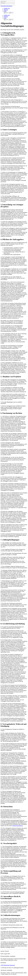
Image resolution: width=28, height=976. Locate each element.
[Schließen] (11, 12)
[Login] (6, 12)
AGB (2, 965)
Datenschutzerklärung (17, 825)
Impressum (12, 965)
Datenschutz (6, 965)
